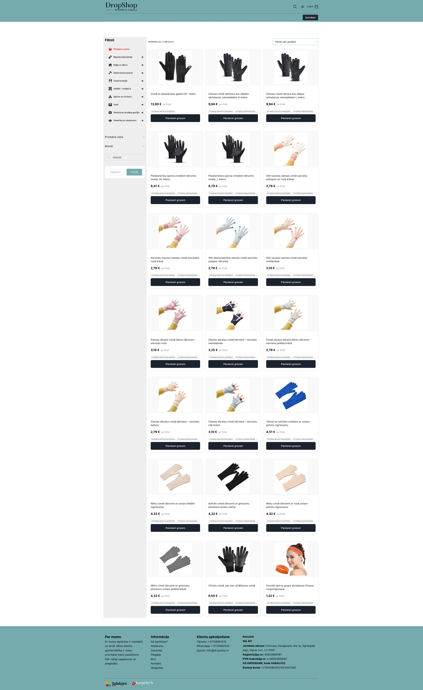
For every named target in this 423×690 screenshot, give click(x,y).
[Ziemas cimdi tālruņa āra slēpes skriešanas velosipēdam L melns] (291, 67)
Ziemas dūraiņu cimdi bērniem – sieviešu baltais (175, 423)
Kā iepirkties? (159, 641)
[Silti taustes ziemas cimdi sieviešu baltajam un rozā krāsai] (291, 149)
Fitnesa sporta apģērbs (163, 111)
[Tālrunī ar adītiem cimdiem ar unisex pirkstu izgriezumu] (291, 395)
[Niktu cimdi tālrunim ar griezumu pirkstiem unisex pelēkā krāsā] (175, 559)
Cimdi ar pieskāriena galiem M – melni (173, 93)
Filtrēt (134, 172)
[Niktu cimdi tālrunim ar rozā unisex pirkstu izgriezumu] (291, 477)
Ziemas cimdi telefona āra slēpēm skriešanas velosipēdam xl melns (228, 95)
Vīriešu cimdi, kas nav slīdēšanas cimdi (231, 585)
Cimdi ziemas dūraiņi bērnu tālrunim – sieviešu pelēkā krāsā (288, 341)
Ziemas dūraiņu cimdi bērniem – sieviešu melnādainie (232, 341)
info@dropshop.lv (218, 650)
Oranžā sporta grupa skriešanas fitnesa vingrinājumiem (290, 587)
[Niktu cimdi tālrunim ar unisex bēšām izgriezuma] (175, 477)
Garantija (156, 650)
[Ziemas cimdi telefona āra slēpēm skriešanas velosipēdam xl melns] (233, 67)
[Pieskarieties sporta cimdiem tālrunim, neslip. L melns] (233, 149)
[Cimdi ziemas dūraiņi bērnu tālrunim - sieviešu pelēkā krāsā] (291, 313)
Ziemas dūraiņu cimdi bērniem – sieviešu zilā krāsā (232, 423)
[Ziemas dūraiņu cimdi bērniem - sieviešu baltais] (175, 395)
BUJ (153, 659)
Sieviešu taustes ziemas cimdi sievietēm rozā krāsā (175, 259)
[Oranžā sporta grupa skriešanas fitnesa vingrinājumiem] (291, 559)
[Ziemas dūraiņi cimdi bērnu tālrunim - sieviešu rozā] (175, 313)
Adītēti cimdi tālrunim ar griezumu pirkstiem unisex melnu (228, 505)
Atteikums (157, 646)
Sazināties (310, 17)
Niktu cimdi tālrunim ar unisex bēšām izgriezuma (173, 505)
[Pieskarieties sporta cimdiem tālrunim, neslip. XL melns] (175, 149)
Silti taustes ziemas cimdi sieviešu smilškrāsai (286, 259)
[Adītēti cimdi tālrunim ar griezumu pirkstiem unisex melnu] (233, 477)
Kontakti (156, 663)
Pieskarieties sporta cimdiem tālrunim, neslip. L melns (231, 177)
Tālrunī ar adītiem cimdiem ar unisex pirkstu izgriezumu (288, 423)
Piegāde (156, 654)
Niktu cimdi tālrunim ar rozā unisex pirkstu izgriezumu (287, 505)
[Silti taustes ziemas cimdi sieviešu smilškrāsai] (291, 231)
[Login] (302, 6)
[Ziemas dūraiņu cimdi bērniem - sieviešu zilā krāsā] (233, 395)
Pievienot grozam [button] (175, 118)
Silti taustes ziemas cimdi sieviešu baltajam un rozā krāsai (286, 177)
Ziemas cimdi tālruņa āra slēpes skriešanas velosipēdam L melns (285, 95)
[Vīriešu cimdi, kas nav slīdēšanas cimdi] (233, 559)
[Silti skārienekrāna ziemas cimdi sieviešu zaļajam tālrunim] (233, 231)
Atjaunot (115, 172)
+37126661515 (217, 641)
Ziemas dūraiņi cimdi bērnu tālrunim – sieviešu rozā (173, 341)
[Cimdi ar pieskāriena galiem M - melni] (175, 67)
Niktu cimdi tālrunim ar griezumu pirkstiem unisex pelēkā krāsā (170, 587)
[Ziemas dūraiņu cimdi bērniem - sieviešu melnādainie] (233, 313)
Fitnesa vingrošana (245, 111)
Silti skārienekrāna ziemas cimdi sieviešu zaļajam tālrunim (232, 259)
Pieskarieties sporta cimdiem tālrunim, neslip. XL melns (174, 177)
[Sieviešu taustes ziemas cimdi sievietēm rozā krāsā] (175, 231)
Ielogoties (157, 667)
